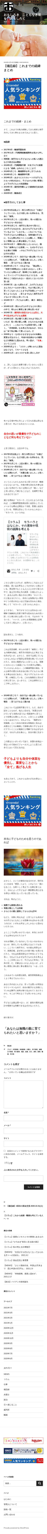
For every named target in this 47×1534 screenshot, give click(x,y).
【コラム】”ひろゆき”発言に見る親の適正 (21, 1242)
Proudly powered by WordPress (16, 1528)
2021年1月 (8, 1323)
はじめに (7, 1499)
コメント (7, 1078)
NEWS (6, 1374)
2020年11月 (8, 1333)
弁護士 (29, 1049)
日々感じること (10, 1405)
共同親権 (15, 1049)
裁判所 (6, 1410)
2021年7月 (8, 1308)
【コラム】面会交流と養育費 (16, 1260)
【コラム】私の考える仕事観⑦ (17, 1247)
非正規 (12, 1054)
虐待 (34, 1051)
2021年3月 (8, 1313)
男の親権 (17, 1051)
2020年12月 (9, 1328)
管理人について (10, 1504)
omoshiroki (23, 62)
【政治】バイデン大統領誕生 (16, 1282)
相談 (22, 1051)
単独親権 (22, 1049)
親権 (39, 1051)
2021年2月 (8, 1318)
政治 (6, 1400)
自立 (30, 1051)
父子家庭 (10, 1051)
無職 (40, 1049)
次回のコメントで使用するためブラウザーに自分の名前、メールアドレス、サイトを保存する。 (23, 1154)
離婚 (6, 1415)
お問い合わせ (9, 1514)
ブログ (9, 1049)
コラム (6, 1379)
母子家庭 (35, 1049)
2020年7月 (8, 1353)
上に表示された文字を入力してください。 (21, 1170)
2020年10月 (9, 1338)
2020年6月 (8, 1358)
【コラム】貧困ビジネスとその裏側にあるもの (23, 1237)
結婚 (26, 1051)
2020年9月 (8, 1343)
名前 (6, 1112)
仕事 (6, 1384)
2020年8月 (8, 1348)
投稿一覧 (7, 1509)
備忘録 (9, 1046)
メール (7, 1125)
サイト (6, 1138)
